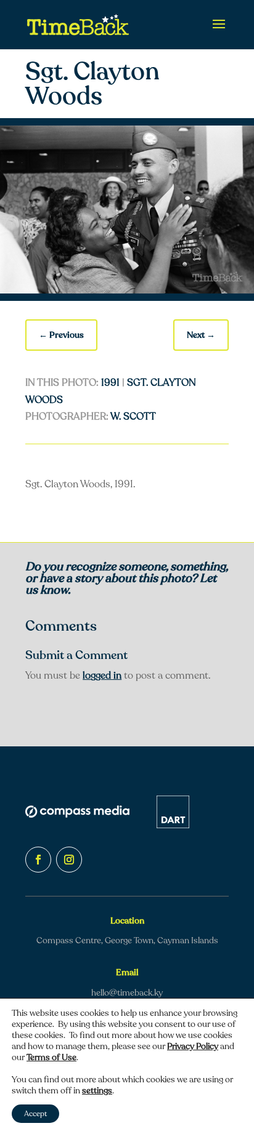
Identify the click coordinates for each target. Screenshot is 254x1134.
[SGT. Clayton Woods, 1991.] (127, 290)
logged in (102, 675)
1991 (110, 382)
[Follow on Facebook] (38, 859)
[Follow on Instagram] (69, 859)
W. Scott (133, 416)
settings (97, 1090)
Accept (35, 1114)
